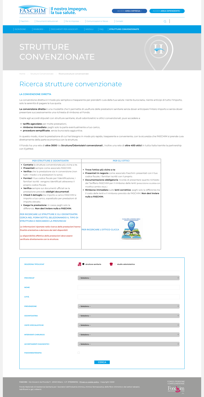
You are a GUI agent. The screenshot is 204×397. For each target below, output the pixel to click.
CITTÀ (26, 297)
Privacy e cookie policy (89, 382)
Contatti (119, 21)
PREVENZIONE (30, 306)
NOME (27, 287)
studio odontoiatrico (126, 264)
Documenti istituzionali (47, 21)
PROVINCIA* (29, 278)
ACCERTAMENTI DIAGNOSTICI (36, 344)
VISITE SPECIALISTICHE (34, 325)
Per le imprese (72, 21)
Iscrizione (20, 29)
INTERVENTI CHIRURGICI (34, 335)
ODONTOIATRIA (31, 316)
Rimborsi (38, 29)
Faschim (25, 21)
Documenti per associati (64, 29)
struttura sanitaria (93, 264)
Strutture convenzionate (124, 29)
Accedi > (129, 11)
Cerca (102, 362)
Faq (101, 29)
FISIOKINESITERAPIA (33, 353)
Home (22, 74)
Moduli (89, 29)
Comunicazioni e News (97, 21)
